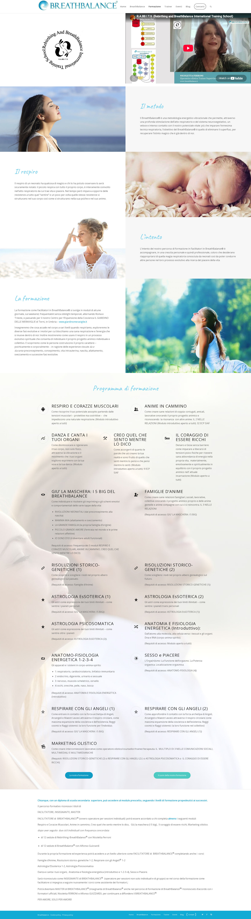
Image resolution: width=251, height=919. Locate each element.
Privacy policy (67, 915)
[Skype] (211, 914)
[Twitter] (202, 914)
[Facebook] (207, 914)
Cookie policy (55, 915)
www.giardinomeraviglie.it (73, 321)
